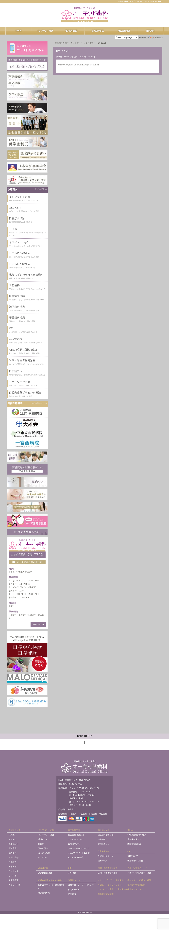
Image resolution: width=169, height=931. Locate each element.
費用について (44, 839)
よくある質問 (44, 853)
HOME (19, 31)
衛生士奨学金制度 (106, 894)
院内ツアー (13, 853)
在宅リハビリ (74, 889)
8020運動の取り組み (136, 835)
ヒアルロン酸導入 (106, 889)
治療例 (41, 844)
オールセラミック (76, 839)
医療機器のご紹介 (135, 860)
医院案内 (150, 31)
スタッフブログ (105, 880)
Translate (159, 37)
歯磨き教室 (13, 880)
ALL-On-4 (42, 857)
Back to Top (84, 736)
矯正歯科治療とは (106, 835)
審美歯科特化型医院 (136, 885)
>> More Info (38, 624)
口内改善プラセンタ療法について (51, 886)
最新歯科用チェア (135, 839)
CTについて (132, 856)
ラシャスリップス (115, 885)
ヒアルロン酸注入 (76, 857)
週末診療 (13, 862)
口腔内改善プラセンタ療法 (50, 880)
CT (128, 851)
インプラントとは (46, 835)
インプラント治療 (45, 31)
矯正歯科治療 (124, 31)
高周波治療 (43, 868)
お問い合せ (13, 857)
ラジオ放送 (13, 871)
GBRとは (72, 873)
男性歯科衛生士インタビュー (130, 889)
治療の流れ (43, 848)
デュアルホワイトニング (79, 853)
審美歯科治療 (71, 31)
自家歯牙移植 (98, 31)
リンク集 (13, 875)
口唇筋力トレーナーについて (81, 885)
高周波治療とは (45, 873)
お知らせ (13, 839)
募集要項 (13, 866)
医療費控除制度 (134, 844)
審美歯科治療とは (76, 835)
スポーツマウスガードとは (139, 873)
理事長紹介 (13, 844)
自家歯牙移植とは (106, 856)
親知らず (131, 880)
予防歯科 (119, 880)
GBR (70, 868)
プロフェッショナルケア (79, 848)
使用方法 (72, 894)
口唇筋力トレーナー (77, 880)
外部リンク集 (14, 884)
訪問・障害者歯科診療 (108, 868)
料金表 (101, 885)
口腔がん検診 (145, 880)
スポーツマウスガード (137, 868)
